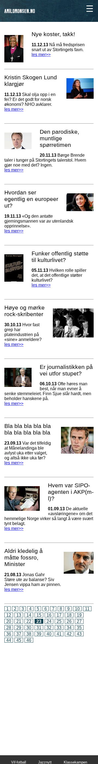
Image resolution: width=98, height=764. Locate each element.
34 (69, 627)
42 (69, 634)
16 (49, 615)
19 (79, 615)
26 (69, 621)
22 (28, 621)
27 (79, 621)
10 (77, 608)
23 (38, 621)
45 (18, 640)
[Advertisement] (49, 695)
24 (49, 621)
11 (87, 608)
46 (28, 640)
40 (49, 634)
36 (8, 634)
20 (8, 621)
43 (79, 634)
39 (38, 634)
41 (59, 634)
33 (59, 627)
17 (59, 615)
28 (8, 627)
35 (79, 627)
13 (18, 615)
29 (18, 627)
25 (59, 621)
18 (69, 615)
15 (38, 615)
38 (28, 634)
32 (49, 627)
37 (18, 634)
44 (8, 640)
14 (28, 615)
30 (28, 627)
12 (8, 615)
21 (18, 621)
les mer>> (41, 54)
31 (38, 627)
